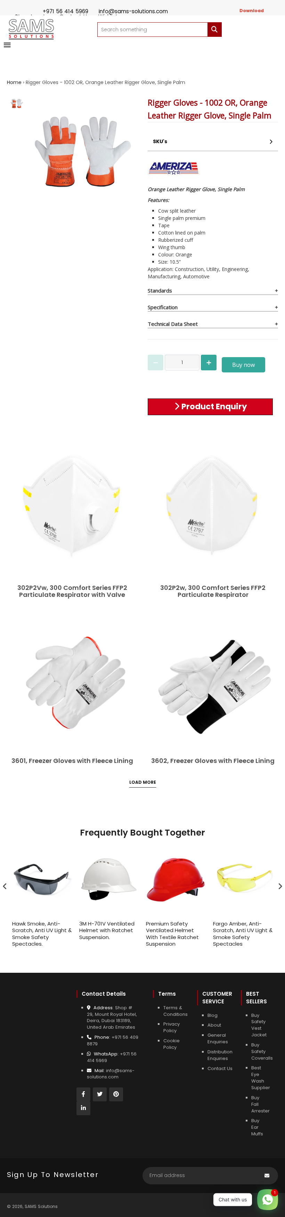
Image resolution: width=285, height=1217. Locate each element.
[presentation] (5, 886)
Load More (142, 782)
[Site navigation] (7, 45)
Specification (163, 307)
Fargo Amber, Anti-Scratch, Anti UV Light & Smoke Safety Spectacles (242, 933)
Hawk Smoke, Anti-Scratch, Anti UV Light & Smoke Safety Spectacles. (42, 933)
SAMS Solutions (41, 1206)
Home (14, 82)
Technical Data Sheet (173, 323)
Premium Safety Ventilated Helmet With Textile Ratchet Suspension (172, 933)
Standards (160, 290)
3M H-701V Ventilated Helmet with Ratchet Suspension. (107, 930)
